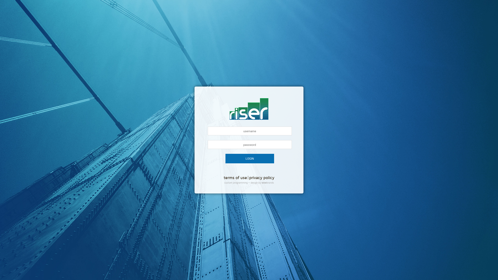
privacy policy (261, 178)
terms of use (235, 178)
